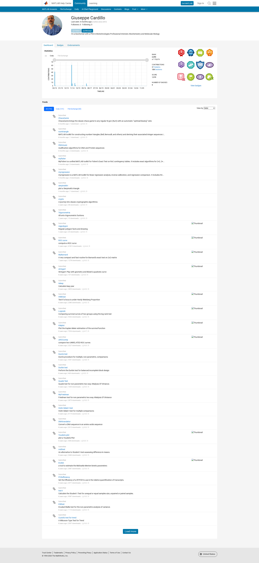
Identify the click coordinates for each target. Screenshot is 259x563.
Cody (76, 9)
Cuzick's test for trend (67, 518)
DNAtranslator (64, 421)
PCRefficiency (64, 477)
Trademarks (58, 553)
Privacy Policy (70, 553)
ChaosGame (63, 118)
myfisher (62, 159)
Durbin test (63, 367)
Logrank (61, 311)
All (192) (49, 109)
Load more (130, 531)
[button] (209, 3)
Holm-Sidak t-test (65, 408)
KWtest (61, 504)
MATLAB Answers (49, 9)
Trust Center (46, 553)
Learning (93, 3)
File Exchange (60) (74, 109)
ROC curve (62, 240)
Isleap (60, 283)
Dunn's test (62, 354)
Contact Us (126, 553)
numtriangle (63, 132)
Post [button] (134, 9)
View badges (196, 85)
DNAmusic (62, 145)
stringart (62, 269)
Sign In (200, 3)
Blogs (127, 9)
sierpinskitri (63, 186)
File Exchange (65, 9)
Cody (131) (60, 109)
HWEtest (62, 297)
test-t (60, 491)
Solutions (158, 69)
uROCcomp (63, 340)
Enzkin (61, 463)
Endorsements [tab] (74, 45)
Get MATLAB (187, 3)
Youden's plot (63, 435)
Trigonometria (64, 213)
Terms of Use (115, 553)
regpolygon (63, 226)
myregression (64, 172)
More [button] (143, 9)
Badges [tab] (60, 45)
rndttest (61, 449)
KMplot (61, 325)
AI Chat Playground (90, 9)
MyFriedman (63, 394)
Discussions (106, 9)
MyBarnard (63, 255)
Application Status (101, 553)
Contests (118, 9)
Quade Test (63, 381)
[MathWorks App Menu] (214, 3)
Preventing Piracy (84, 553)
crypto (61, 199)
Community (80, 3)
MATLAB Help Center (61, 3)
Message (88, 31)
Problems (156, 67)
